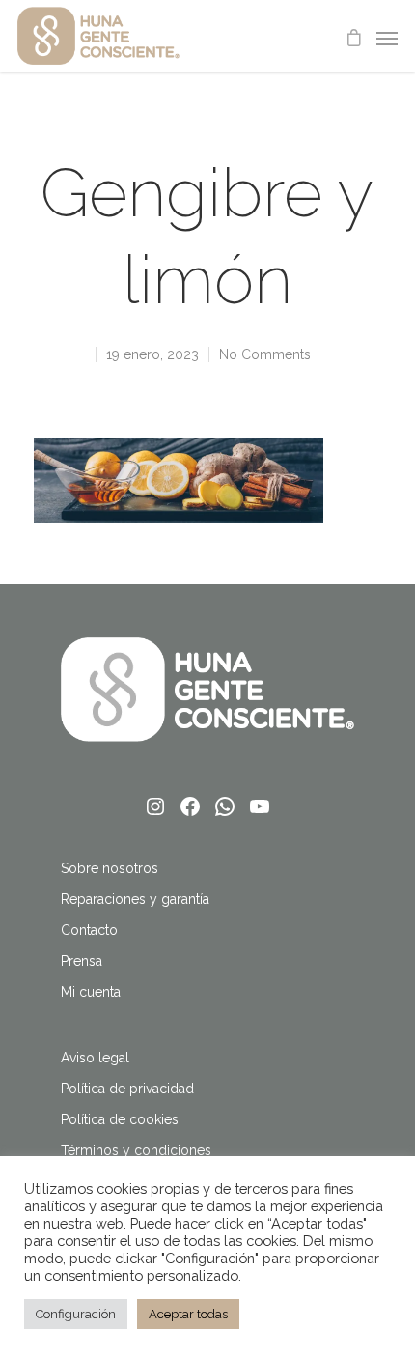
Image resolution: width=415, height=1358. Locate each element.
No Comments (265, 354)
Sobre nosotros (109, 868)
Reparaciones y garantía (135, 899)
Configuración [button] (76, 1314)
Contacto (89, 930)
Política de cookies (120, 1119)
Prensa (81, 961)
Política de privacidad (127, 1088)
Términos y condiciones (136, 1150)
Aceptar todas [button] (188, 1314)
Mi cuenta (91, 992)
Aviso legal (95, 1057)
